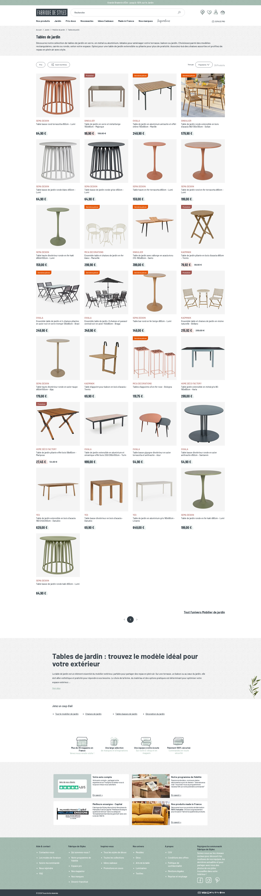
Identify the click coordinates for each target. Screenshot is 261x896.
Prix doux (71, 21)
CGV (170, 852)
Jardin (57, 21)
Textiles (139, 873)
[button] (124, 619)
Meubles (140, 852)
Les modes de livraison (50, 857)
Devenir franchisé (79, 881)
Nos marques (146, 21)
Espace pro (76, 866)
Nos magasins (77, 871)
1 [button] (130, 619)
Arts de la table (143, 863)
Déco (138, 857)
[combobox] (123, 12)
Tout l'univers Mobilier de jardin (204, 612)
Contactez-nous (46, 852)
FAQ (41, 873)
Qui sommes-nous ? (80, 852)
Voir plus (56, 688)
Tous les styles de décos (115, 852)
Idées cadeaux (110, 863)
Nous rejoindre (46, 868)
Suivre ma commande (49, 863)
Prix (40, 65)
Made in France (126, 21)
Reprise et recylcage (177, 876)
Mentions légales (176, 871)
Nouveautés (87, 21)
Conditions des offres (178, 857)
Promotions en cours (113, 868)
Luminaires (141, 868)
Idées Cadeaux (106, 21)
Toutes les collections (114, 857)
